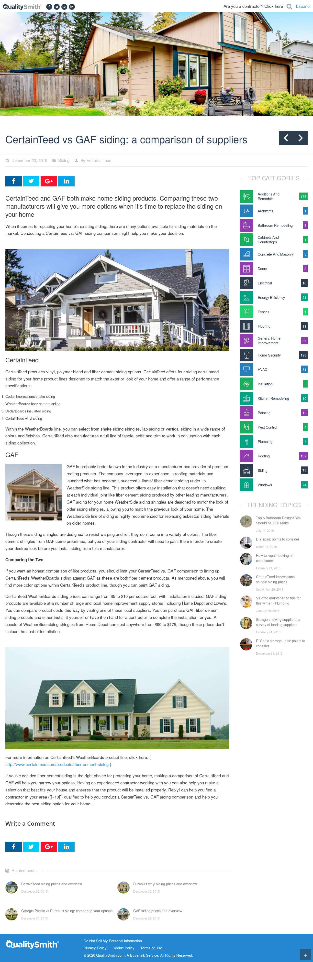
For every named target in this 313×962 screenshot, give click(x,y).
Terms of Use (151, 948)
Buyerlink (137, 955)
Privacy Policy (95, 948)
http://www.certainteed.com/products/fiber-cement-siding (57, 764)
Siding (63, 160)
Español (303, 6)
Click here (273, 6)
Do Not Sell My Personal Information (113, 941)
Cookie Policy (123, 948)
